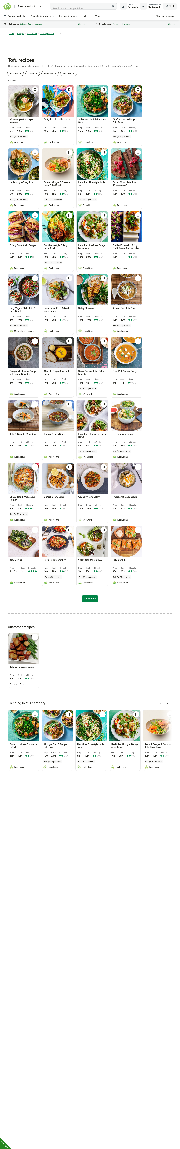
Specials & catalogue (41, 16)
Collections (32, 34)
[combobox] (83, 6)
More (97, 16)
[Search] (113, 6)
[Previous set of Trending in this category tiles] (161, 703)
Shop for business (165, 16)
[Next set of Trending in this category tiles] (167, 703)
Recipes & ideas (67, 16)
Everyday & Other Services (29, 6)
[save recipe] (35, 89)
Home (11, 34)
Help (85, 16)
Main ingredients (47, 34)
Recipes (20, 34)
